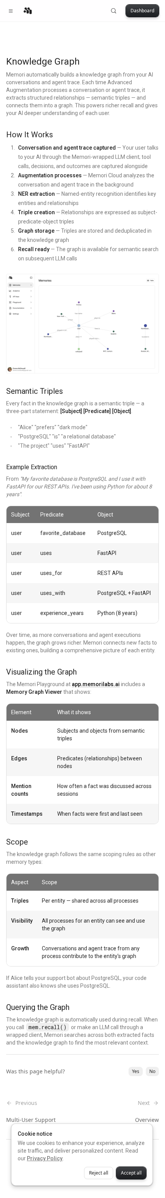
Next (144, 1102)
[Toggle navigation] (10, 10)
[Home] (27, 10)
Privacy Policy (45, 1158)
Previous (26, 1102)
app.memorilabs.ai (96, 684)
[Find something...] (113, 10)
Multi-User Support (31, 1119)
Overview (147, 1119)
